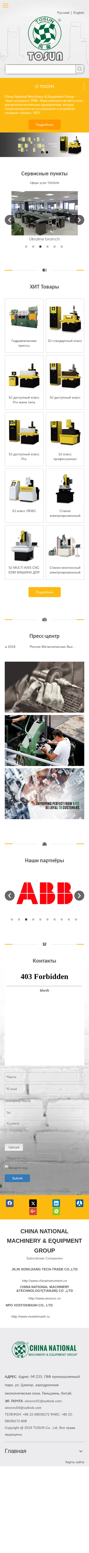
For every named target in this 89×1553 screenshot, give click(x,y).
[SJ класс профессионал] (65, 431)
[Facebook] (10, 1203)
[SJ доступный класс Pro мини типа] (24, 374)
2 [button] (34, 246)
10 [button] (76, 919)
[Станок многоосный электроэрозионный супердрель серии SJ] (65, 544)
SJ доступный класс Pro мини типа (24, 400)
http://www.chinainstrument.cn (44, 1281)
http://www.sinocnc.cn (44, 1298)
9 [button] (69, 919)
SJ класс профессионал (65, 456)
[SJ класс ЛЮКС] (24, 488)
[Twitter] (33, 1203)
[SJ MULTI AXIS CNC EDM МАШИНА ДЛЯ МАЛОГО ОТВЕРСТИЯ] (24, 544)
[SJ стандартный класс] (65, 318)
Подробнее (44, 125)
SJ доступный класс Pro (24, 456)
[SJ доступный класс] (65, 374)
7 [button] (55, 919)
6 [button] (62, 246)
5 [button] (55, 246)
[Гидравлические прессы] (24, 318)
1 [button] (26, 246)
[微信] (56, 1211)
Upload (14, 1147)
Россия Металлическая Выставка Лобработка (48, 647)
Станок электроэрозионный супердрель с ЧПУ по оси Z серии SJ (65, 513)
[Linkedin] (56, 1203)
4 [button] (48, 246)
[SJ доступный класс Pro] (24, 431)
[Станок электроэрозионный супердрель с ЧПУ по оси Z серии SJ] (65, 488)
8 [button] (62, 919)
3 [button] (41, 246)
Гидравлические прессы (24, 343)
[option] (44, 217)
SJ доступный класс (65, 397)
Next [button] (79, 220)
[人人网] (79, 1203)
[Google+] (33, 1211)
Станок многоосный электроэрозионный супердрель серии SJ (65, 570)
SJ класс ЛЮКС (24, 511)
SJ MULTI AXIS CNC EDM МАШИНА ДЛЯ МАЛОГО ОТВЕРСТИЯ (24, 570)
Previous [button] (10, 220)
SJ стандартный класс (65, 341)
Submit (17, 1178)
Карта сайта (75, 1462)
